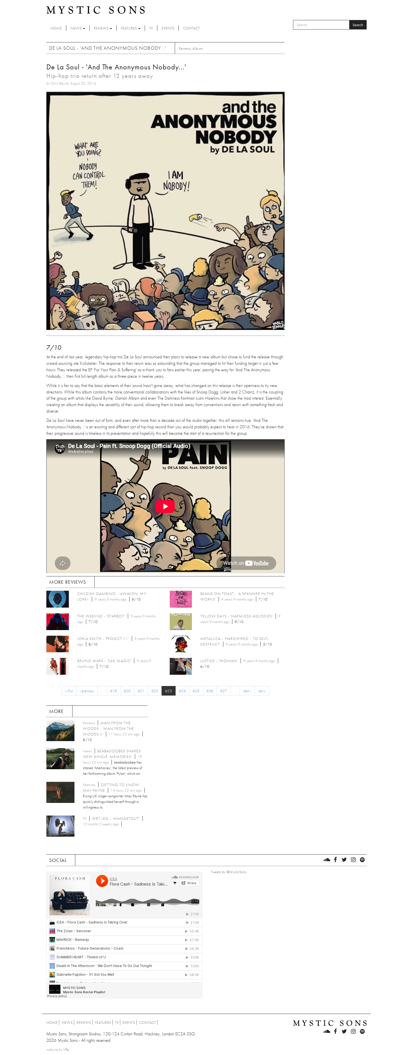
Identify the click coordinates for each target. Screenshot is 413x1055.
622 (154, 690)
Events (168, 28)
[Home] (95, 9)
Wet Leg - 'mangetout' (116, 818)
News (76, 28)
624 (182, 690)
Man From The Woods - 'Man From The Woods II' (108, 728)
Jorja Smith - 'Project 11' (103, 638)
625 (196, 690)
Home (56, 28)
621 (141, 690)
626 (209, 690)
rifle (66, 1049)
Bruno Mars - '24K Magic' (104, 660)
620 (127, 690)
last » (262, 690)
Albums (197, 48)
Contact (191, 28)
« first (69, 690)
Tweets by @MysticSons (228, 871)
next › (247, 690)
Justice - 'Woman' (219, 660)
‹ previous (87, 690)
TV (151, 28)
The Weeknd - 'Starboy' (101, 616)
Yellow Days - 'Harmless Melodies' (236, 616)
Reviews (101, 28)
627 (223, 690)
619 (113, 690)
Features (129, 28)
